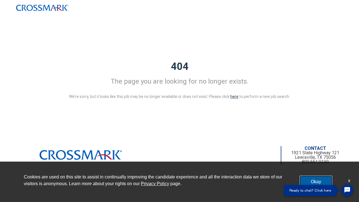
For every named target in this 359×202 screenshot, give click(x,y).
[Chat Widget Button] (347, 190)
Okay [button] (316, 181)
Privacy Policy (155, 183)
